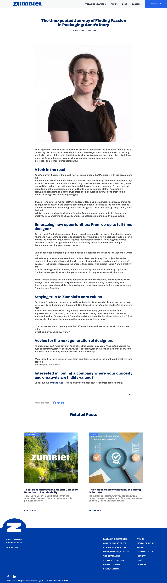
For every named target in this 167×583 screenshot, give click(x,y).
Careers (141, 565)
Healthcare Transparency (54, 581)
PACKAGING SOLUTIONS (95, 4)
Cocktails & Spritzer (115, 547)
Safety (141, 547)
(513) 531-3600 (12, 547)
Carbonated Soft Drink (116, 552)
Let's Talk (156, 4)
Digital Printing (146, 543)
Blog (139, 560)
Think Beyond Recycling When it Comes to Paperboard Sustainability (51, 491)
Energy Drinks (111, 569)
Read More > (30, 510)
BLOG (124, 4)
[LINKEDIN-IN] (15, 577)
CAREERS (136, 4)
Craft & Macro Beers (115, 543)
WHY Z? (114, 4)
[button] (54, 402)
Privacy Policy (35, 581)
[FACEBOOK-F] (8, 577)
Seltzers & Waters (113, 560)
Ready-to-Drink (111, 565)
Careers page (56, 383)
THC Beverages (111, 556)
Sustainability (145, 552)
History (141, 556)
